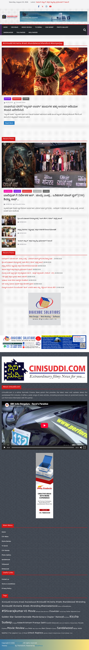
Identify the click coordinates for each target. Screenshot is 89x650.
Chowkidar (54, 611)
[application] (44, 425)
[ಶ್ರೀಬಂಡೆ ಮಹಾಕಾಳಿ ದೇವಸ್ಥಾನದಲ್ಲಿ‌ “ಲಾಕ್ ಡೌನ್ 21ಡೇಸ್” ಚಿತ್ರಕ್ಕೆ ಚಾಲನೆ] (9, 220)
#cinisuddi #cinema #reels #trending (21, 606)
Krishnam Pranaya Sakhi (34, 623)
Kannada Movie (30, 617)
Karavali (60, 617)
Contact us (5, 579)
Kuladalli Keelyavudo (52, 623)
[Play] (4, 447)
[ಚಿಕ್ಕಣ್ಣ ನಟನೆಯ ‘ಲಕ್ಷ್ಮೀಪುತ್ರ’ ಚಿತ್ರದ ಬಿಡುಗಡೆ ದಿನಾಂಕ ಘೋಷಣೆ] (9, 232)
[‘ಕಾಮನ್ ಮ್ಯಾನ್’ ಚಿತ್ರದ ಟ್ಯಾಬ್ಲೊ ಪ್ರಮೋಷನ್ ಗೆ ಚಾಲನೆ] (9, 243)
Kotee (20, 623)
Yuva (71, 633)
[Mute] (81, 447)
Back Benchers (45, 612)
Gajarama (74, 611)
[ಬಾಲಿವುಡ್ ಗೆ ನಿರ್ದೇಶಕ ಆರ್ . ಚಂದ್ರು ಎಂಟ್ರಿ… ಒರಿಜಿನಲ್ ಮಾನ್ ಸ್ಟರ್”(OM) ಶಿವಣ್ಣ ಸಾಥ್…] (44, 165)
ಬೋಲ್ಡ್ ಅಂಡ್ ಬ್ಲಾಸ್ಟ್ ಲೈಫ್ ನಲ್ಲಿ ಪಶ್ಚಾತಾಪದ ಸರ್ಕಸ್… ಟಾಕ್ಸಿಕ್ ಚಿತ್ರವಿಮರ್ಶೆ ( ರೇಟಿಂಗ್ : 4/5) (28, 273)
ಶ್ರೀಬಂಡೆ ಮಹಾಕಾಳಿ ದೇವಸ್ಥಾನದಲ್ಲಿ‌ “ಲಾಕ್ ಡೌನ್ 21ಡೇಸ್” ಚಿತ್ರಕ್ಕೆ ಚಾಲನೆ (40, 219)
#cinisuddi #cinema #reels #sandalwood (19, 602)
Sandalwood (8, 32)
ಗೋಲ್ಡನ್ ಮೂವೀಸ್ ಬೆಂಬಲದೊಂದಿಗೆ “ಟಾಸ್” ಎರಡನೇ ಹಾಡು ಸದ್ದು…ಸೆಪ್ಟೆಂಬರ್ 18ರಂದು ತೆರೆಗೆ (29, 287)
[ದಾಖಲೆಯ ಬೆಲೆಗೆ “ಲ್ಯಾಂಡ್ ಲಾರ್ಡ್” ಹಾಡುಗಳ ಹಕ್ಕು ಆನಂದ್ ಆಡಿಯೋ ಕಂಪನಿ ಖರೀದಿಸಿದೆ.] (44, 71)
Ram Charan (46, 628)
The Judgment (13, 633)
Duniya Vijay (63, 612)
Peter (30, 628)
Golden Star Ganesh (12, 617)
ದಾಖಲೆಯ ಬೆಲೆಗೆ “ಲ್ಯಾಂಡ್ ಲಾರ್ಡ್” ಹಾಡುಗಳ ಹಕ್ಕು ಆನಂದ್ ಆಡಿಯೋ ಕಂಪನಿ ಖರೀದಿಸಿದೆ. (41, 109)
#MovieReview (66, 606)
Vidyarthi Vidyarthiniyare (54, 633)
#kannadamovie (49, 606)
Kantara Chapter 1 (47, 617)
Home (5, 27)
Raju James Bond (37, 629)
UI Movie (24, 633)
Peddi (26, 629)
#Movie (60, 606)
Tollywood (20, 32)
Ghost (78, 612)
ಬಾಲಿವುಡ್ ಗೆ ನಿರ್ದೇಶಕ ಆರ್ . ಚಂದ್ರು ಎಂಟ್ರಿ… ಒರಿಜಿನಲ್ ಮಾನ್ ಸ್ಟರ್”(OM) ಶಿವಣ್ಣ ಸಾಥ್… (44, 198)
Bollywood (33, 32)
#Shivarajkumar (13, 611)
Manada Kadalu (74, 623)
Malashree (67, 623)
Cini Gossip (49, 27)
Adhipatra (38, 612)
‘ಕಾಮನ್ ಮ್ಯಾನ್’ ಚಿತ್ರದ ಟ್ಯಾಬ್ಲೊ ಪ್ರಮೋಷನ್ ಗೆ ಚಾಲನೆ (35, 241)
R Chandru (54, 629)
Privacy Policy (6, 588)
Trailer (20, 633)
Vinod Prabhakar (65, 633)
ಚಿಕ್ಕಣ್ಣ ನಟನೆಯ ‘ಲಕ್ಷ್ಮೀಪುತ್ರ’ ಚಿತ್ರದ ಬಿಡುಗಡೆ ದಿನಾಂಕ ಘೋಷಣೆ (55, 2)
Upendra (45, 633)
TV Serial (38, 27)
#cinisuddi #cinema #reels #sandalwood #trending (61, 602)
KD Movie (66, 617)
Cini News (14, 27)
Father (68, 611)
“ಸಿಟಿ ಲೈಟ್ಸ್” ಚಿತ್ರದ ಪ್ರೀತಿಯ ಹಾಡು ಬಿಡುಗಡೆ (14, 277)
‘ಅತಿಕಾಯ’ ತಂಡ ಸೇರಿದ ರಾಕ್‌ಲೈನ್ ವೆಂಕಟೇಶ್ (15, 280)
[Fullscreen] (84, 447)
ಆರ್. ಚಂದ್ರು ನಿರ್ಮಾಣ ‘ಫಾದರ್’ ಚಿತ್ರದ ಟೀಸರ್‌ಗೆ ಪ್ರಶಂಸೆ (17, 284)
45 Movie (29, 611)
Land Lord (61, 623)
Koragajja (14, 623)
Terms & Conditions (8, 584)
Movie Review (27, 27)
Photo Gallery (62, 27)
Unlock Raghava (35, 633)
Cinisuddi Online (20, 103)
